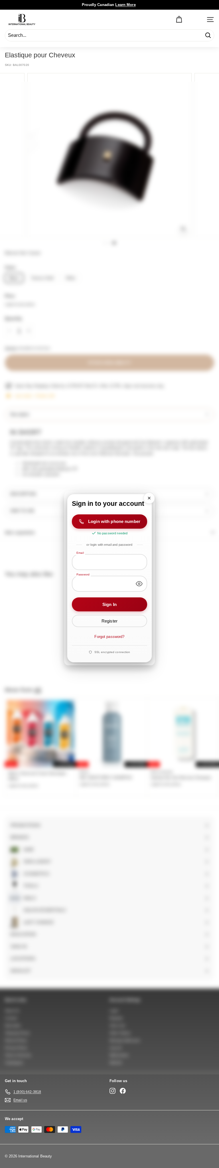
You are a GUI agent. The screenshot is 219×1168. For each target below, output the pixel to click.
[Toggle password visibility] (139, 583)
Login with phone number (114, 521)
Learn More (125, 5)
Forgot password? (109, 636)
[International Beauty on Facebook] (123, 1091)
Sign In (109, 604)
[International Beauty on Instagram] (112, 1091)
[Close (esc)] (149, 498)
